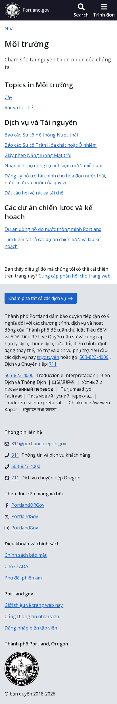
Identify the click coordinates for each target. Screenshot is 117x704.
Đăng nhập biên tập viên (31, 628)
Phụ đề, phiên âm (23, 578)
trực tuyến (48, 357)
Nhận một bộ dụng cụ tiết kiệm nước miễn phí (53, 165)
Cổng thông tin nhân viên (32, 616)
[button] (81, 10)
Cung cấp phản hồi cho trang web (74, 276)
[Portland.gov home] (27, 10)
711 (53, 364)
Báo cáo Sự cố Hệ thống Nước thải (41, 135)
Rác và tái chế (19, 107)
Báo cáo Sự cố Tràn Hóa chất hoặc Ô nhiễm (51, 145)
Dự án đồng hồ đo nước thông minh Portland (53, 229)
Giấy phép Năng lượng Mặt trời (38, 155)
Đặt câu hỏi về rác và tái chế (34, 193)
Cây (8, 97)
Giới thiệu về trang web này (34, 605)
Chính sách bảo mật (26, 555)
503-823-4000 (94, 357)
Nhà (9, 28)
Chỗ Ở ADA (16, 566)
